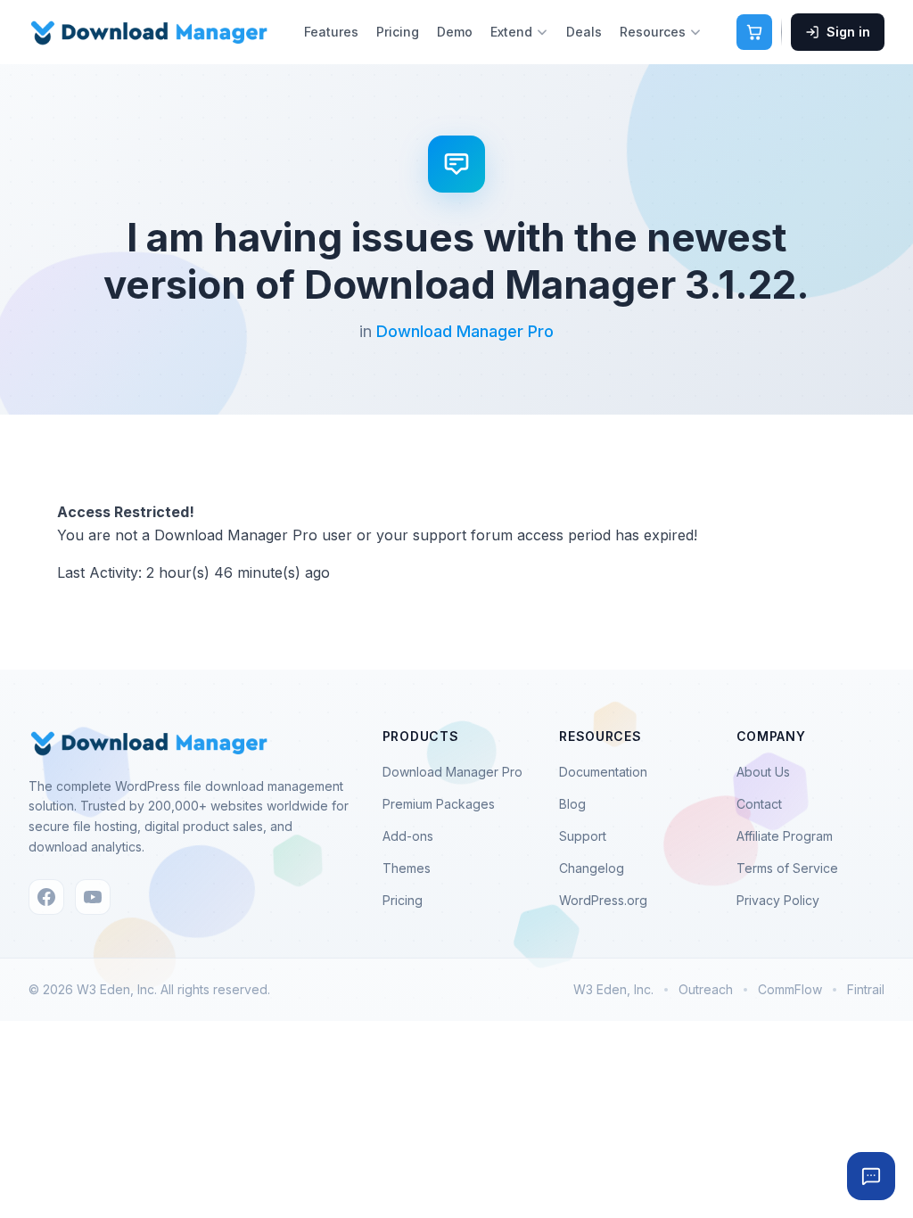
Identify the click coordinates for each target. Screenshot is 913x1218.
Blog (572, 803)
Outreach (706, 989)
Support (582, 836)
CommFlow (790, 989)
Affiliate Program (784, 836)
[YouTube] (93, 897)
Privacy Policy (777, 900)
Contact (759, 803)
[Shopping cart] (754, 32)
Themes (406, 868)
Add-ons (407, 836)
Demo (455, 31)
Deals (584, 31)
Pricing (397, 31)
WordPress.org (603, 900)
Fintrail (865, 989)
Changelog (591, 868)
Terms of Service (787, 868)
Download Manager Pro (465, 331)
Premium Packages (438, 803)
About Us (763, 771)
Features (331, 31)
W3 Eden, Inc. (613, 989)
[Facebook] (46, 897)
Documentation (603, 771)
